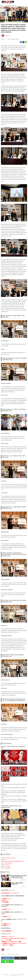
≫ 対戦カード (4, 900)
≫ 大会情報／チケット (6, 898)
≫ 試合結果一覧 (5, 925)
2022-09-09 (7, 35)
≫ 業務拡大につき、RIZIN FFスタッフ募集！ (11, 941)
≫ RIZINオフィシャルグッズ (7, 936)
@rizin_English (8, 863)
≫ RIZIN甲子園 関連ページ (7, 931)
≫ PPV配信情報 (5, 902)
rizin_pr (8, 866)
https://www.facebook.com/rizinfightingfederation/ (12, 861)
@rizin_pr (7, 864)
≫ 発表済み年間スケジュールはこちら (10, 893)
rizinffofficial (8, 868)
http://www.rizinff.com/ (11, 857)
